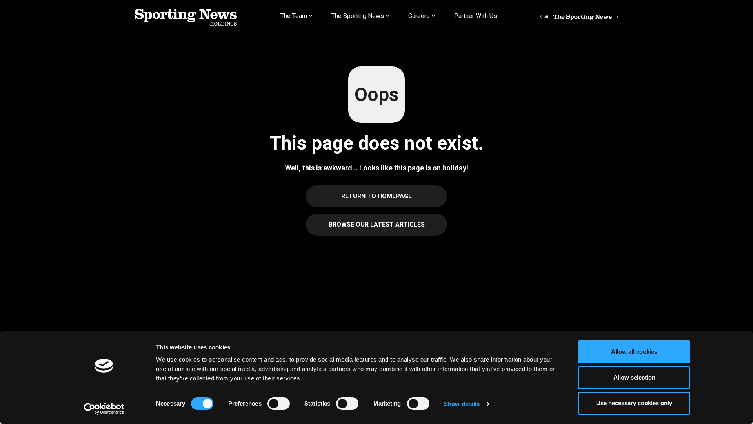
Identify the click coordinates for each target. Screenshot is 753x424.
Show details (462, 403)
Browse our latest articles (377, 224)
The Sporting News (358, 16)
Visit (544, 17)
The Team (294, 16)
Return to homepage (376, 196)
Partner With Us (475, 16)
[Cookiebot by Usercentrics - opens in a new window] (104, 409)
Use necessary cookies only (634, 403)
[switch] (278, 403)
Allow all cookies (634, 351)
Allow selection (634, 377)
